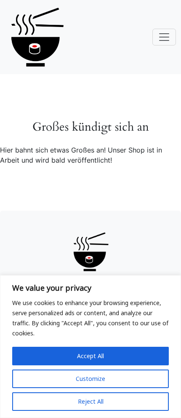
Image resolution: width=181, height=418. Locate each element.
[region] (90, 346)
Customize (90, 379)
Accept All (90, 356)
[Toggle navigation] (164, 37)
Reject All (91, 401)
